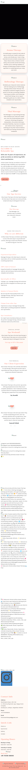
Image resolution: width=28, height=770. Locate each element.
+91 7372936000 (5, 712)
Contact (3, 734)
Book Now (4, 22)
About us (3, 726)
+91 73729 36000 (7, 756)
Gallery (3, 731)
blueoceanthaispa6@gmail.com (9, 717)
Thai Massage (14, 209)
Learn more (5, 179)
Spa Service (4, 728)
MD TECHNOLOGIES (14, 767)
